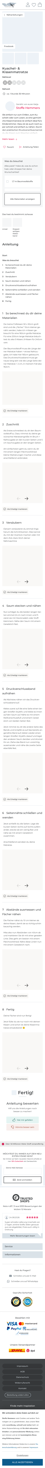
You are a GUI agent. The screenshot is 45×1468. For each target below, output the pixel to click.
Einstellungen (22, 1455)
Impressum (34, 1447)
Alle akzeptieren (22, 1462)
